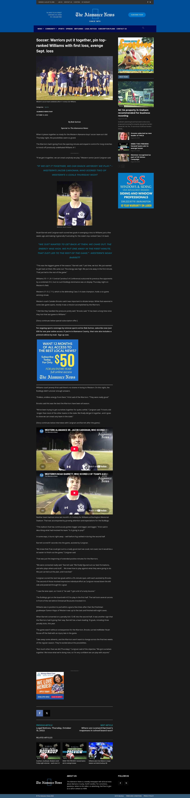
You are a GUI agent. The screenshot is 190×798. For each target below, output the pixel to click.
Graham (121, 106)
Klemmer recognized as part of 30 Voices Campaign (141, 157)
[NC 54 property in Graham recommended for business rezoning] (136, 94)
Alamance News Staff (45, 112)
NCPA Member (119, 796)
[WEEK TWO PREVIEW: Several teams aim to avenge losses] (75, 750)
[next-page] (123, 166)
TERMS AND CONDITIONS (134, 796)
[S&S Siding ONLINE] (136, 190)
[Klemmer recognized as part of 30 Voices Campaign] (123, 158)
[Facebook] (147, 2)
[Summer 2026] (136, 55)
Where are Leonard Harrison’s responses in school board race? (96, 729)
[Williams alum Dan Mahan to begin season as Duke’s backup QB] (101, 750)
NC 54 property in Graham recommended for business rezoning (134, 113)
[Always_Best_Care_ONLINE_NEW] (74, 685)
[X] (150, 2)
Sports (47, 107)
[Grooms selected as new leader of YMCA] (123, 136)
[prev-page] (119, 166)
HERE (85, 788)
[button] (143, 28)
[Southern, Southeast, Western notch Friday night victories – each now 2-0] (48, 750)
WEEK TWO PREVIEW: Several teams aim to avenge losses (140, 146)
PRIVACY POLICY (149, 796)
